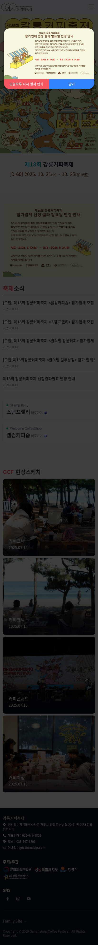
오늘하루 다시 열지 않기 (26, 83)
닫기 (72, 83)
